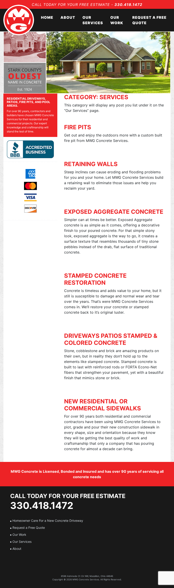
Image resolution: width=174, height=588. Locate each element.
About (67, 17)
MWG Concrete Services (85, 579)
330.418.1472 (128, 4)
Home (47, 17)
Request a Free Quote (149, 20)
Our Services (92, 20)
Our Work (116, 20)
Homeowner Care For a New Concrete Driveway (47, 520)
